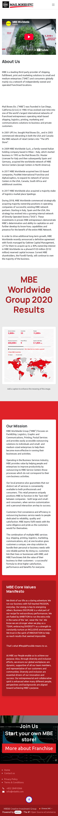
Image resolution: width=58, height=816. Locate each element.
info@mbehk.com (15, 791)
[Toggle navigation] (53, 4)
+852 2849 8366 (14, 788)
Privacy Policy (11, 779)
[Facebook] (29, 799)
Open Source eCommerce (43, 812)
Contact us (9, 773)
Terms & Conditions (14, 782)
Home (7, 770)
